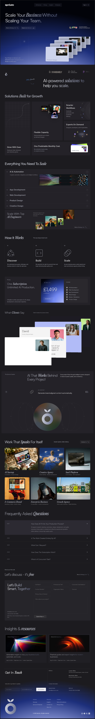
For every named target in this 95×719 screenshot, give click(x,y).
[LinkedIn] (89, 713)
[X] (87, 713)
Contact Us (49, 704)
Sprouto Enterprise (37, 704)
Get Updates (41, 689)
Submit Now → (40, 616)
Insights (51, 5)
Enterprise (57, 5)
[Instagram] (82, 713)
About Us (49, 707)
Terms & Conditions (61, 702)
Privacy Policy (60, 704)
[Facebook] (84, 713)
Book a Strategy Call (79, 227)
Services (35, 702)
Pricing (45, 5)
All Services (38, 5)
